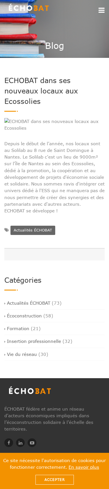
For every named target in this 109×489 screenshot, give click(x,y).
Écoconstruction (24, 315)
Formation (18, 328)
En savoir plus (84, 467)
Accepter (54, 479)
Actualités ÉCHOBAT (33, 230)
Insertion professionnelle (34, 341)
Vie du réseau (22, 354)
